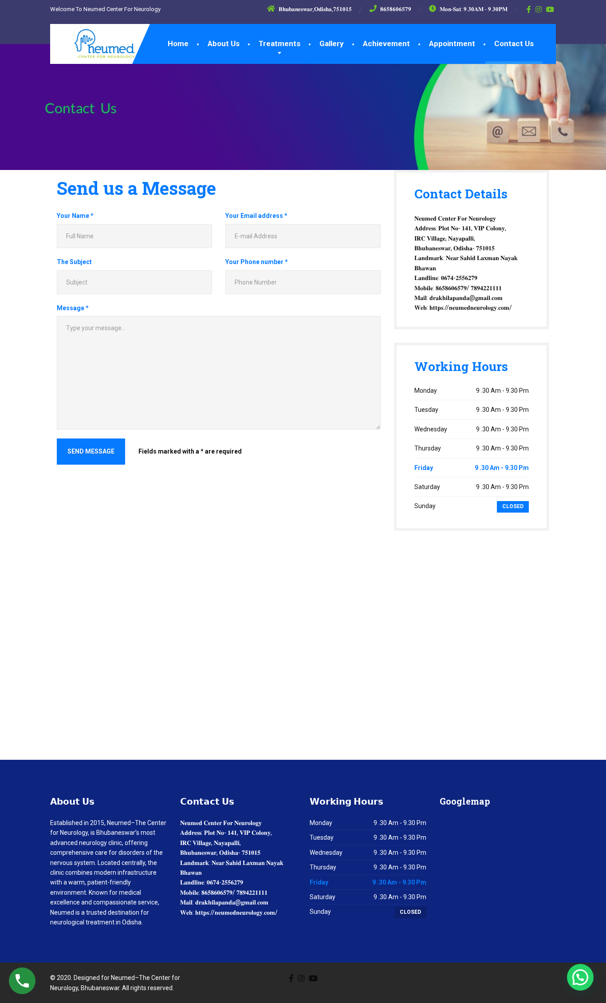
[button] (580, 977)
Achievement (386, 43)
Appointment (452, 43)
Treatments (279, 43)
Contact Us (514, 43)
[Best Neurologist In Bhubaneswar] (98, 41)
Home (178, 43)
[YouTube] (550, 9)
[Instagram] (538, 9)
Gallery (331, 43)
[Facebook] (529, 9)
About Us (224, 43)
